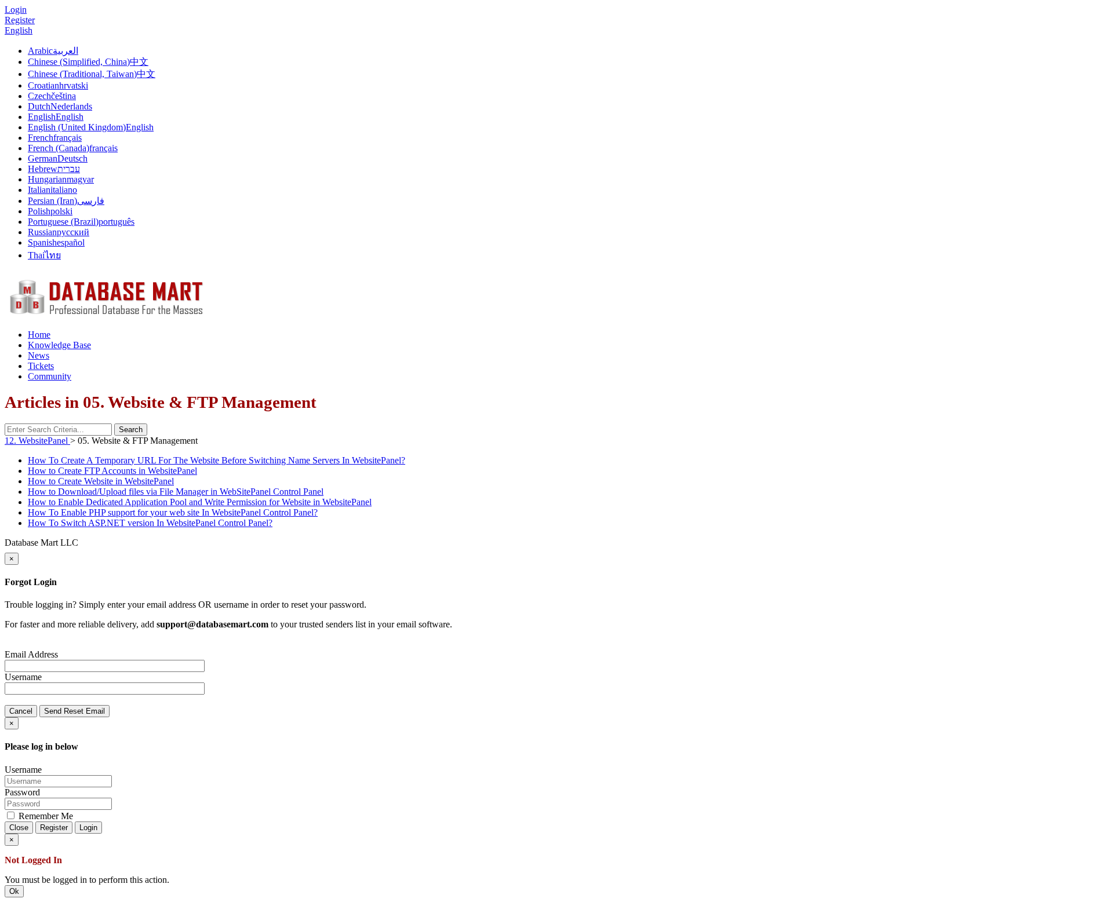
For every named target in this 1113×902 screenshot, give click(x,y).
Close (18, 827)
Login (88, 827)
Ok (14, 891)
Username (23, 677)
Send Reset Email (74, 711)
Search (131, 429)
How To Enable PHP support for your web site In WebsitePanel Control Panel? (173, 512)
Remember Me (44, 816)
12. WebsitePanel (37, 440)
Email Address (31, 654)
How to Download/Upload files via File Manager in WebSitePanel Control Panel (175, 491)
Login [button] (16, 9)
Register (20, 20)
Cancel (20, 711)
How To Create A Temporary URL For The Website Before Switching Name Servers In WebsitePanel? (216, 460)
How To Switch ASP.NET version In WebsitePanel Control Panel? (150, 523)
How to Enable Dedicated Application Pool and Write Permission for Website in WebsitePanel (200, 502)
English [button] (18, 30)
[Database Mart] (106, 315)
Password (22, 792)
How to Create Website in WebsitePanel (101, 481)
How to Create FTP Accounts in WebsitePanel (112, 471)
